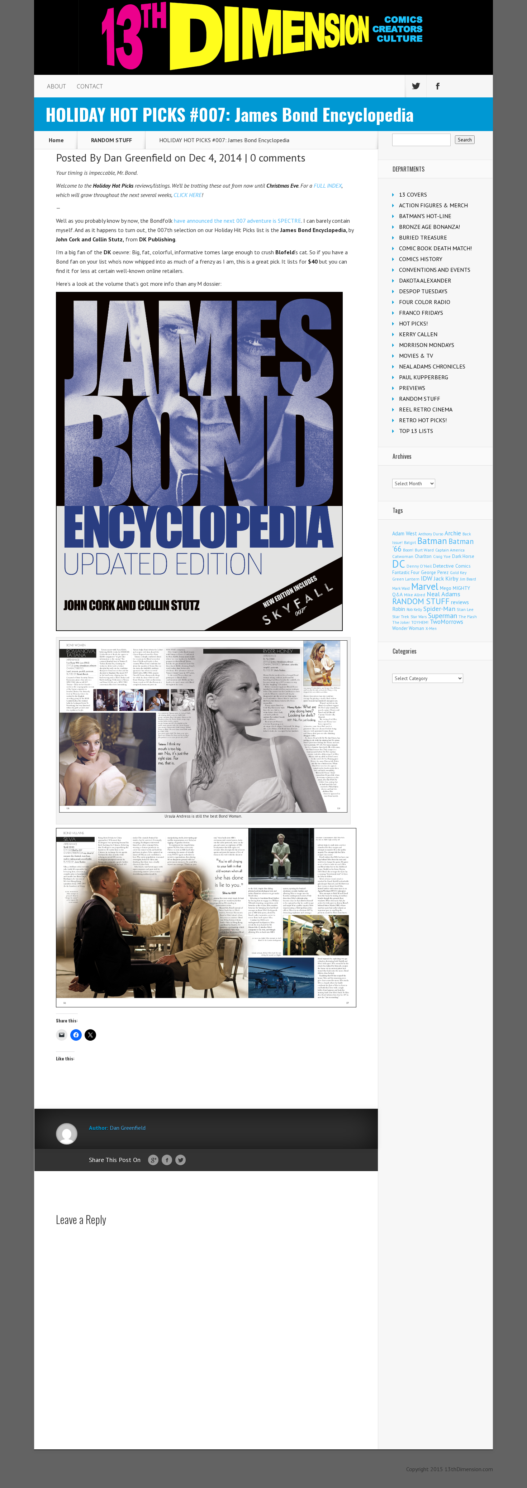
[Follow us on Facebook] (437, 86)
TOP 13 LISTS (416, 430)
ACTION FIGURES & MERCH (433, 205)
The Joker (401, 622)
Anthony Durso (430, 533)
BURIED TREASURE (423, 237)
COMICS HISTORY (420, 259)
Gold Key (458, 572)
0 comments (277, 157)
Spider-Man (439, 609)
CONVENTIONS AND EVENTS (434, 269)
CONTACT (90, 86)
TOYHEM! (419, 622)
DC (398, 563)
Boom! (408, 550)
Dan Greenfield (138, 157)
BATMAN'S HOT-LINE (425, 216)
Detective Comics (452, 566)
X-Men (431, 628)
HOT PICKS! (413, 323)
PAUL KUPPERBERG (423, 377)
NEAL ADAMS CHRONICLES (432, 366)
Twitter (180, 1160)
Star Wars (418, 616)
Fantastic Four (405, 572)
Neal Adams (443, 594)
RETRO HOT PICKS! (423, 420)
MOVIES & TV (416, 355)
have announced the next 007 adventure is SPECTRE (237, 220)
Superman (442, 615)
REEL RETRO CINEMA (425, 409)
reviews (460, 602)
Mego (445, 588)
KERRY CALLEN (418, 334)
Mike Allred (414, 594)
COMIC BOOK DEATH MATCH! (435, 248)
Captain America (450, 550)
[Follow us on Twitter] (416, 86)
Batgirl (410, 542)
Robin (398, 608)
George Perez (434, 572)
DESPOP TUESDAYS (423, 291)
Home (56, 140)
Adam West (404, 533)
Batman (432, 540)
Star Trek (400, 616)
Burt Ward (424, 550)
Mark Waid (401, 588)
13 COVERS (413, 194)
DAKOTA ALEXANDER (425, 280)
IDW (426, 578)
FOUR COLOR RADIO (424, 301)
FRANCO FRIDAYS (421, 312)
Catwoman (402, 556)
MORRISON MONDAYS (426, 344)
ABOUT (56, 86)
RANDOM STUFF (111, 140)
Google (153, 1160)
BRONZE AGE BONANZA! (429, 226)
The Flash (468, 616)
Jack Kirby (446, 578)
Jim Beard (468, 579)
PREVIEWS (412, 387)
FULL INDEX (328, 185)
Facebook (166, 1160)
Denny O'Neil (419, 566)
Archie (453, 533)
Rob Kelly (414, 609)
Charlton (423, 556)
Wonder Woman (408, 628)
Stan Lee (465, 609)
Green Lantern (405, 579)
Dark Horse (463, 556)
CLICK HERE (187, 194)
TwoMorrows (446, 622)
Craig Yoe (442, 556)
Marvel (424, 586)
